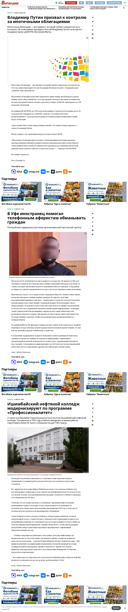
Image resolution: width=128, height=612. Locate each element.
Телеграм (99, 3)
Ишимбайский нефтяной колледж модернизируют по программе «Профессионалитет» (71, 7)
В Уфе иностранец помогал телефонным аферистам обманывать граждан (41, 7)
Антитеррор (71, 3)
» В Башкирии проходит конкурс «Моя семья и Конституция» (104, 7)
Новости (5, 7)
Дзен (89, 3)
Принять (116, 608)
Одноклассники (114, 3)
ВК (81, 3)
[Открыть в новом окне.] (16, 171)
